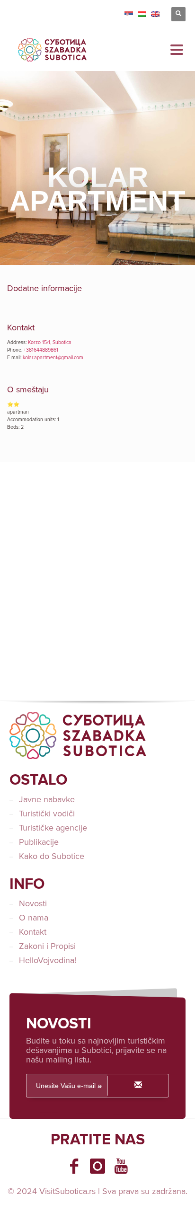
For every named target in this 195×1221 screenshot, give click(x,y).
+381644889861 (41, 350)
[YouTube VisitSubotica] (121, 1166)
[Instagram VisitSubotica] (97, 1166)
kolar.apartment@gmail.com (53, 357)
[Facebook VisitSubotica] (74, 1166)
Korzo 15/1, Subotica (49, 342)
